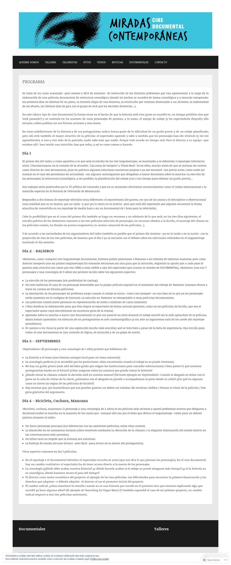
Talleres (50, 62)
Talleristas (69, 62)
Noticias (117, 62)
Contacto (161, 62)
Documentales (139, 62)
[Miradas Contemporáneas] (115, 47)
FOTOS (87, 62)
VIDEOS (101, 62)
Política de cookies (99, 558)
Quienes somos (29, 62)
